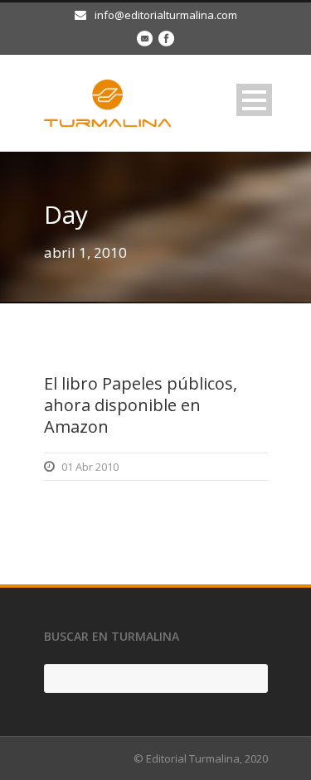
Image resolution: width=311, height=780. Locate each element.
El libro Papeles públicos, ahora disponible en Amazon (140, 405)
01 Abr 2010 (90, 466)
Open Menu (254, 100)
